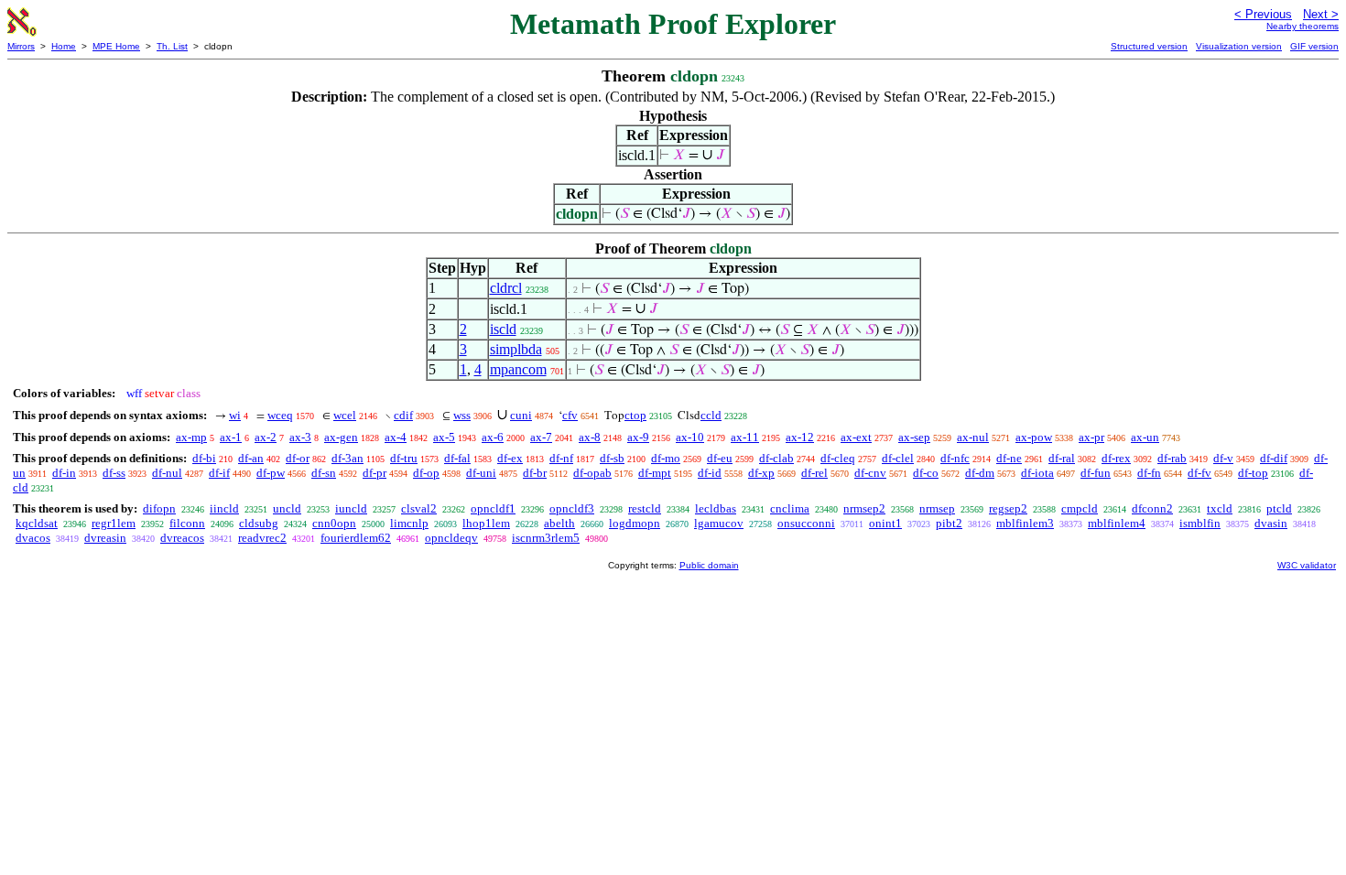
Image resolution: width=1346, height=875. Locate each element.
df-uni (481, 473)
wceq (280, 415)
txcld (1219, 508)
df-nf (561, 458)
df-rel (814, 473)
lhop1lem (486, 523)
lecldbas (715, 508)
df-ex (510, 458)
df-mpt (654, 473)
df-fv (1199, 473)
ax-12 (800, 437)
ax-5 (444, 437)
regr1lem (114, 523)
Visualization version (1239, 46)
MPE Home (116, 46)
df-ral (1061, 458)
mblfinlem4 (1116, 523)
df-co (926, 473)
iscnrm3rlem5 (546, 538)
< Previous (1263, 14)
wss (462, 415)
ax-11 (745, 437)
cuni (521, 415)
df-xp (761, 473)
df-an (251, 458)
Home (63, 46)
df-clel (898, 458)
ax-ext (856, 437)
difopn (159, 508)
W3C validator (1306, 565)
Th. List (172, 46)
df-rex (1116, 458)
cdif (403, 415)
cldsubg (258, 523)
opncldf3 (571, 508)
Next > (1321, 14)
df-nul (167, 473)
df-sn (323, 473)
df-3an (347, 458)
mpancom (518, 369)
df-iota (1037, 473)
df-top (1253, 473)
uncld (287, 508)
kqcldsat (37, 523)
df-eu (720, 458)
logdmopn (634, 523)
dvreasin (105, 538)
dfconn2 (1152, 508)
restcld (644, 508)
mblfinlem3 (1025, 523)
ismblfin (1200, 523)
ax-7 (541, 437)
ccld (711, 415)
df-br (535, 473)
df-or (297, 458)
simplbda (516, 349)
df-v (1223, 458)
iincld (224, 508)
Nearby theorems (1302, 26)
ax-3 (300, 437)
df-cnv (870, 473)
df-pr (374, 473)
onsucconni (806, 523)
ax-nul (973, 437)
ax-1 (231, 437)
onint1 (885, 523)
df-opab (592, 473)
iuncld (351, 508)
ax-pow (1033, 437)
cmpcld (1079, 508)
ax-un (1145, 437)
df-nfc (955, 458)
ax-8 (590, 437)
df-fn (1149, 473)
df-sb (612, 458)
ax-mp (191, 437)
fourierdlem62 (355, 538)
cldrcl (506, 288)
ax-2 (266, 437)
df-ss (114, 473)
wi (235, 415)
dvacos (33, 538)
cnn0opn (334, 523)
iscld (503, 329)
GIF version (1314, 46)
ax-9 (638, 437)
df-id (710, 473)
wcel (344, 415)
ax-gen (341, 437)
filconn (187, 523)
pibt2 (949, 523)
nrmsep (937, 508)
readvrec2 (262, 538)
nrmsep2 (864, 508)
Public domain (709, 565)
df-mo (665, 458)
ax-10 (690, 437)
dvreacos (182, 538)
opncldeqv (451, 538)
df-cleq (837, 458)
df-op (426, 473)
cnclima (789, 508)
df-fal (457, 458)
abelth (559, 523)
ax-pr (1091, 437)
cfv (570, 415)
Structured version (1149, 46)
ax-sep (914, 437)
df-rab (1172, 458)
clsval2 (419, 508)
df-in (64, 473)
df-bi (204, 458)
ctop (635, 415)
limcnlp (409, 523)
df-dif (1273, 458)
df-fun (1095, 473)
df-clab (776, 458)
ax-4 (396, 437)
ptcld (1279, 508)
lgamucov (719, 523)
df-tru (404, 458)
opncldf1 (493, 508)
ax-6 (493, 437)
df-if (219, 473)
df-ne (1009, 458)
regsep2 (1008, 508)
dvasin (1270, 523)
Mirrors (21, 46)
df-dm (979, 473)
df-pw (270, 473)
